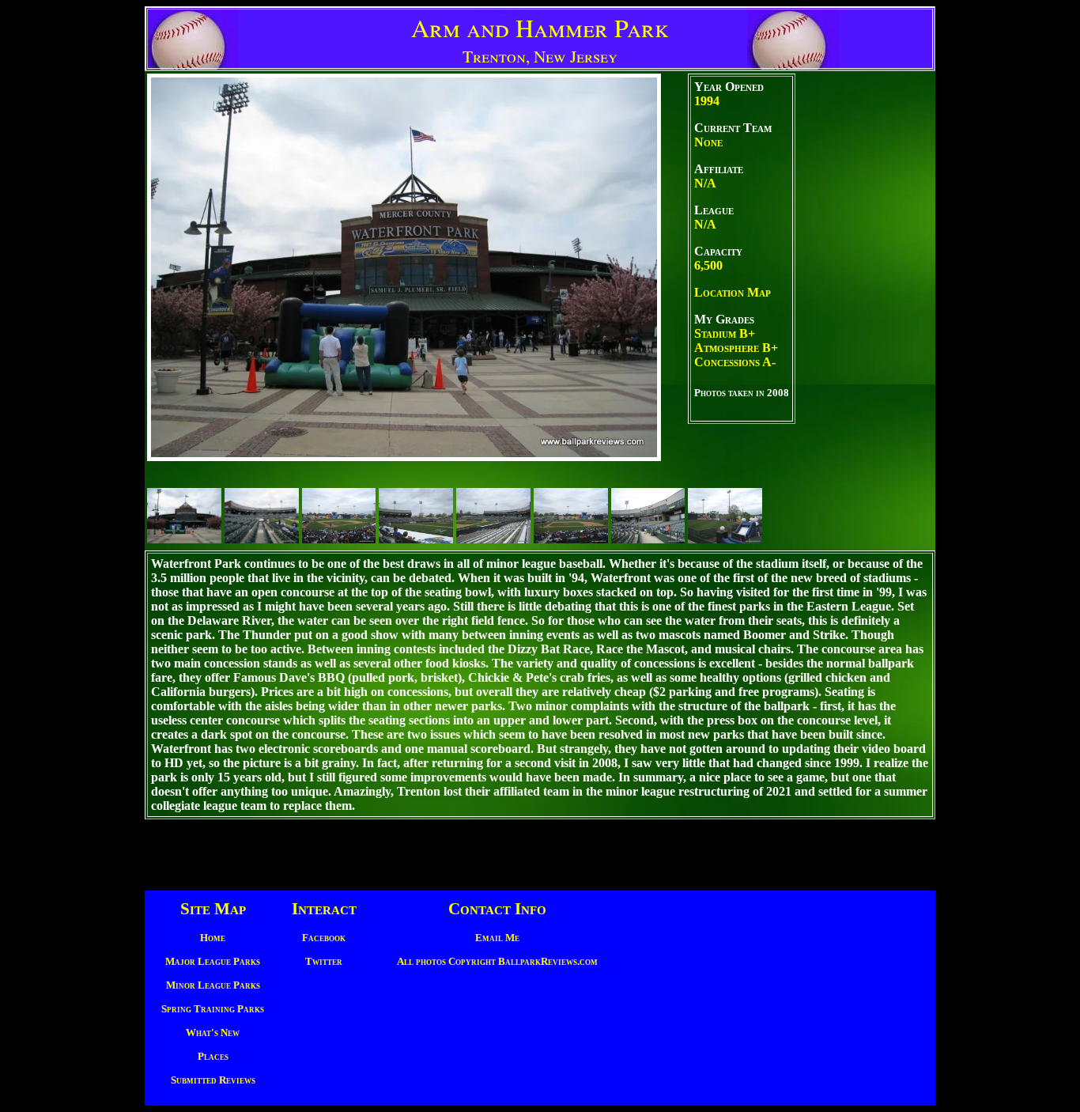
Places (213, 1056)
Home (212, 938)
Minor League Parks (213, 985)
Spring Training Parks (212, 1009)
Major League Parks (212, 961)
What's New (213, 1032)
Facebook (324, 938)
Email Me (497, 938)
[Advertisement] (864, 311)
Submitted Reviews (213, 1080)
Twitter (323, 961)
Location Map (732, 292)
